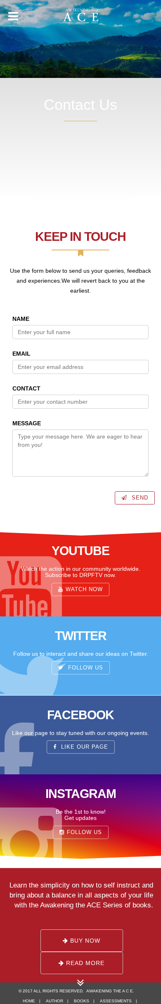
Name (20, 318)
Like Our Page (83, 747)
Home (29, 1001)
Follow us (84, 668)
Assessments (116, 1001)
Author (54, 1001)
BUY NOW (84, 940)
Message (26, 423)
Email (21, 353)
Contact (26, 388)
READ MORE (84, 963)
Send (139, 498)
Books (81, 1001)
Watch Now (84, 589)
